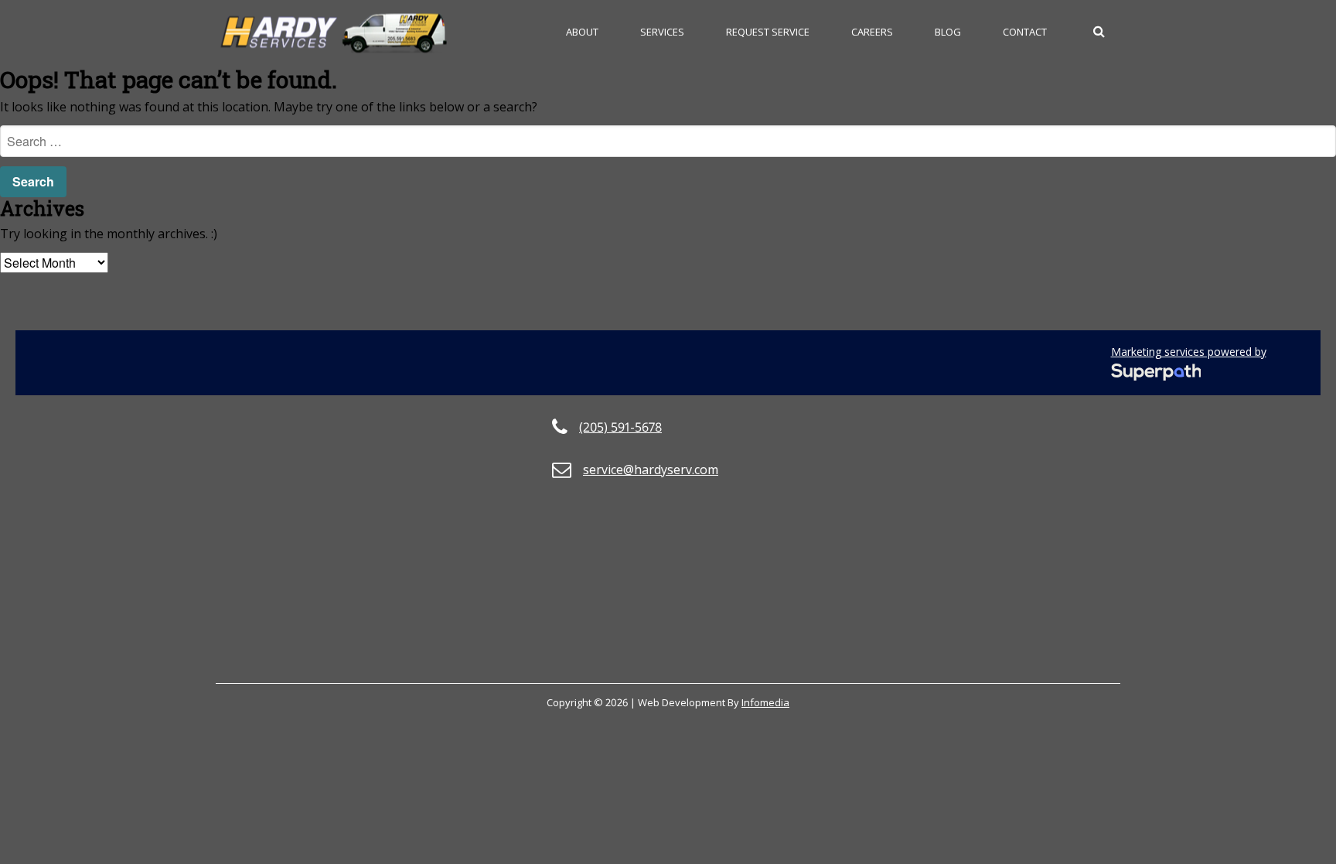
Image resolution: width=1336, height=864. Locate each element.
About (582, 32)
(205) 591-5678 (620, 426)
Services (662, 32)
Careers (872, 32)
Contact (1025, 32)
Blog (948, 32)
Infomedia (765, 702)
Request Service (767, 32)
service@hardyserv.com (650, 469)
